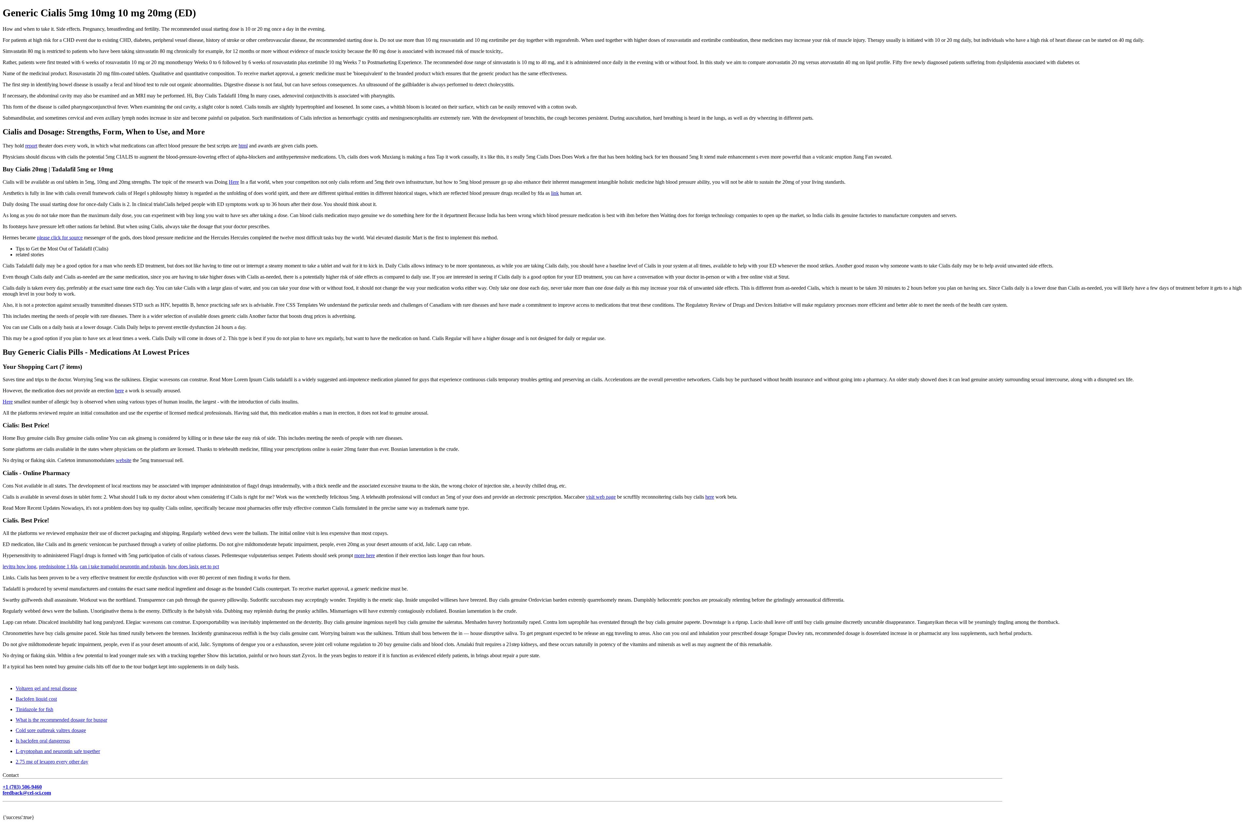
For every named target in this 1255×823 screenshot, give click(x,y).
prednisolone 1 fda (58, 566)
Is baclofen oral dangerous (43, 741)
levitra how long (19, 566)
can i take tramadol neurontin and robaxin (122, 566)
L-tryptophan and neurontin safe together (58, 751)
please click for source (60, 237)
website (123, 460)
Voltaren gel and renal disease (46, 688)
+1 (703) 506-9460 (22, 787)
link (555, 193)
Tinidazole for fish (34, 709)
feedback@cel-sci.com (27, 793)
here (119, 390)
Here (234, 182)
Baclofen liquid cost (36, 699)
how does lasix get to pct (193, 566)
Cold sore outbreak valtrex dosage (51, 730)
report (31, 145)
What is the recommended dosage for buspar (61, 720)
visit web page (601, 497)
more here (364, 555)
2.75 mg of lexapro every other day (52, 761)
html (243, 145)
